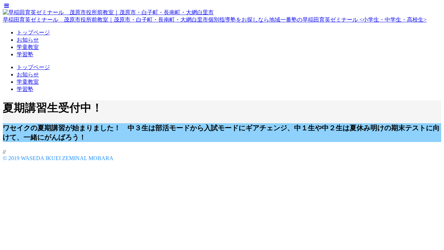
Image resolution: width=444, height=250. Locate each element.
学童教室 (28, 47)
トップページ (33, 32)
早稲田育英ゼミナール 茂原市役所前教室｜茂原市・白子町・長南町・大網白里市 (105, 20)
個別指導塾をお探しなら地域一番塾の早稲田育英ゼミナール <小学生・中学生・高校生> (317, 20)
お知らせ (28, 40)
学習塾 (25, 54)
